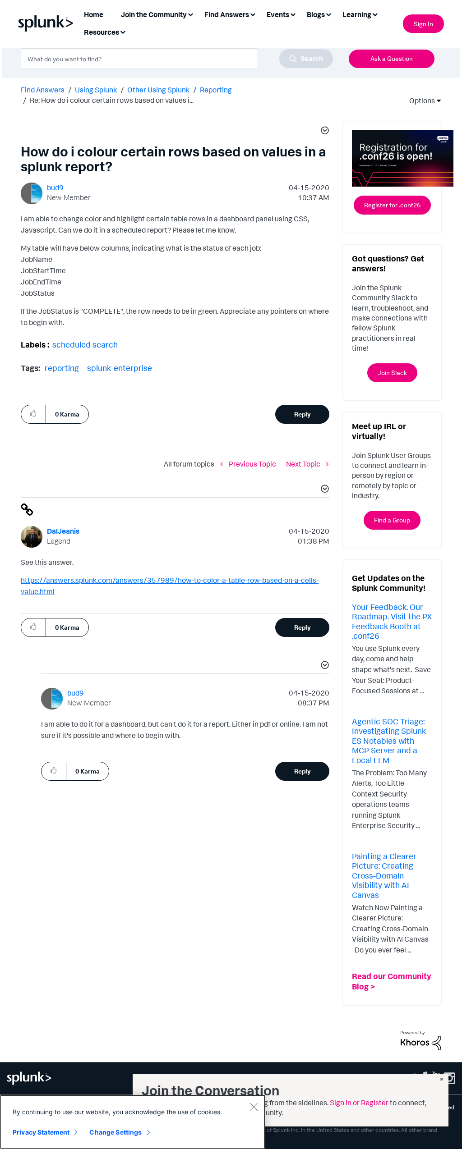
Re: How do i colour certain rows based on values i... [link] (112, 100)
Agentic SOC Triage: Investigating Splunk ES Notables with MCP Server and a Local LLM (389, 740)
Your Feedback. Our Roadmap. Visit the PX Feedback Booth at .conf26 (392, 621)
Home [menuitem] (93, 14)
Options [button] (419, 100)
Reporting (216, 89)
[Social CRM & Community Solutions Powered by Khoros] (421, 1039)
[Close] (253, 1106)
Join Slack (392, 372)
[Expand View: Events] (292, 13)
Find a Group (392, 520)
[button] (323, 131)
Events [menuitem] (278, 14)
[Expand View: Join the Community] (190, 13)
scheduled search (85, 344)
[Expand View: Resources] (122, 31)
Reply (302, 414)
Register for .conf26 (392, 205)
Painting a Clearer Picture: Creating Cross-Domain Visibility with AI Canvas (384, 875)
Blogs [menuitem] (316, 14)
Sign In (423, 23)
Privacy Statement (41, 1132)
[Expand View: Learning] (374, 13)
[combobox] (177, 58)
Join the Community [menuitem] (154, 14)
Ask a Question (391, 58)
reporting (62, 368)
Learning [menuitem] (356, 14)
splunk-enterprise (119, 368)
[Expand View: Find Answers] (252, 13)
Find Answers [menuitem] (226, 14)
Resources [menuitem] (101, 32)
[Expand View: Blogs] (328, 13)
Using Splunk (96, 89)
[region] (132, 1122)
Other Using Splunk (158, 89)
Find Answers (43, 89)
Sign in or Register (359, 1102)
